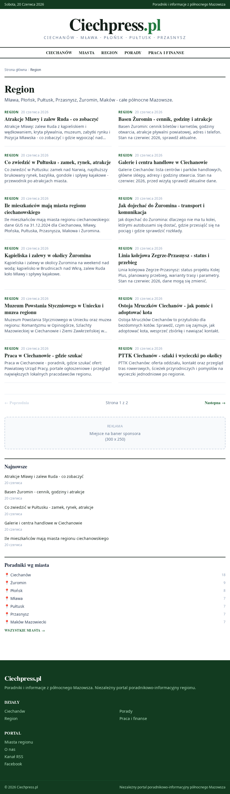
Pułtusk (14, 606)
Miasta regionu (18, 742)
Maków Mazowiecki (25, 622)
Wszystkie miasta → (24, 630)
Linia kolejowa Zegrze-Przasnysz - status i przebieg (163, 259)
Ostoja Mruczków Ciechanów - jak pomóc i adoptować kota (165, 309)
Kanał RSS (13, 756)
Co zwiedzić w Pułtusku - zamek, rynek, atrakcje (57, 162)
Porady (133, 53)
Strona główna (15, 70)
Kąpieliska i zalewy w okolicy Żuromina (47, 255)
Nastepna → (215, 403)
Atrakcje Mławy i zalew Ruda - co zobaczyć (51, 119)
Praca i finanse (166, 53)
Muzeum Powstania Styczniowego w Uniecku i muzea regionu (54, 309)
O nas (9, 749)
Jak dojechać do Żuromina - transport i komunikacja (161, 209)
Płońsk (13, 590)
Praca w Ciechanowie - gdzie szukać (43, 355)
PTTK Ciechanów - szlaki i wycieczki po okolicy (170, 355)
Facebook (13, 764)
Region (109, 53)
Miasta (87, 53)
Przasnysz (16, 614)
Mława (13, 598)
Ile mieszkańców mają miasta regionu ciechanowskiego (45, 209)
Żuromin (15, 582)
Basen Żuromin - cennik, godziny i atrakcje (165, 119)
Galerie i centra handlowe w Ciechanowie (163, 162)
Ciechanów (59, 53)
